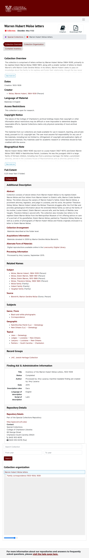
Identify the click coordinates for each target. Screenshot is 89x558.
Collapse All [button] (11, 179)
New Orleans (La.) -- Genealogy (24, 327)
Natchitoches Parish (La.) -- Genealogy (27, 325)
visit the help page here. (45, 554)
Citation (62, 32)
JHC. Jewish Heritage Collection (24, 357)
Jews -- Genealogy (19, 335)
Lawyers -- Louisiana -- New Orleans (26, 340)
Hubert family (16, 286)
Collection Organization (34, 44)
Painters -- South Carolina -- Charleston (27, 343)
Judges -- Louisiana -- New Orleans (25, 338)
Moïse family (16, 284)
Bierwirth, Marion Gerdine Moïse (24, 296)
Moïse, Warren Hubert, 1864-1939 (22, 93)
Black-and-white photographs (23, 314)
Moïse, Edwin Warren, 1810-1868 (24, 278)
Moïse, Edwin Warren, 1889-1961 (24, 276)
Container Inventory (13, 49)
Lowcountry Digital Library (54, 247)
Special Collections (15, 37)
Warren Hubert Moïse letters (16, 472)
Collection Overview (13, 44)
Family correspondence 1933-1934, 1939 (24, 476)
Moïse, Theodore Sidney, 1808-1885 (26, 281)
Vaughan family (17, 289)
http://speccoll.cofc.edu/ (17, 422)
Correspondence (18, 317)
